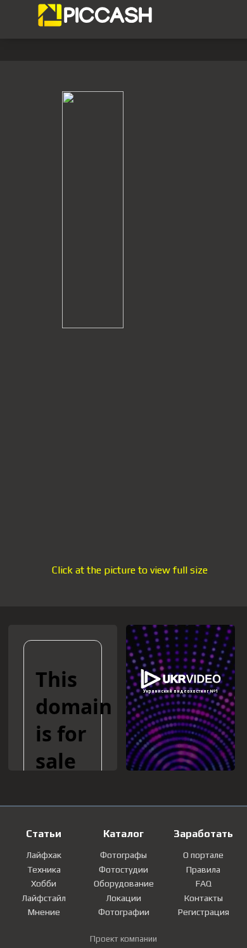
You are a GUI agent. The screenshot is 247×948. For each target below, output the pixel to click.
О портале (203, 855)
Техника (44, 869)
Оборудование (124, 883)
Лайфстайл (44, 898)
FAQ (204, 883)
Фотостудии (123, 869)
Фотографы (123, 855)
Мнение (44, 912)
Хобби (43, 883)
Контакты (203, 898)
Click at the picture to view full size (130, 570)
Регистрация (203, 912)
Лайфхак (43, 855)
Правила (203, 869)
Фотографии (123, 912)
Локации (123, 898)
